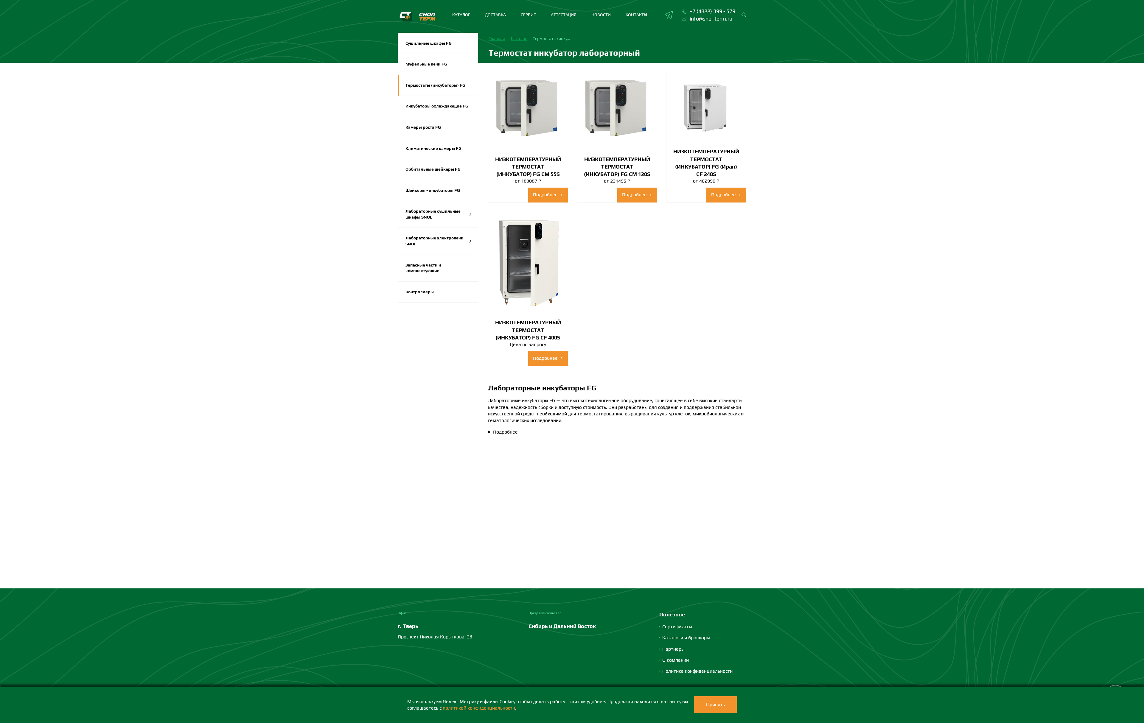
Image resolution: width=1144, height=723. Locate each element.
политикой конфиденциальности (479, 708)
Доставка (495, 14)
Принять (715, 704)
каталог (461, 14)
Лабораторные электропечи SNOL (434, 241)
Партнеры (673, 649)
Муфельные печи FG (426, 64)
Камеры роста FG (423, 127)
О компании (675, 660)
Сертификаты (677, 626)
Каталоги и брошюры (686, 638)
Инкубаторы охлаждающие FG (436, 106)
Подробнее (505, 432)
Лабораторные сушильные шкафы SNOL (433, 214)
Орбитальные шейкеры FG (433, 169)
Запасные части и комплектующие (423, 268)
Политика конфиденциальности (697, 671)
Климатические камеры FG (433, 148)
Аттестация (563, 14)
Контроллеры (419, 291)
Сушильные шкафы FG (428, 43)
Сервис (528, 14)
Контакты (636, 14)
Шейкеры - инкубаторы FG (432, 190)
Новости (601, 14)
